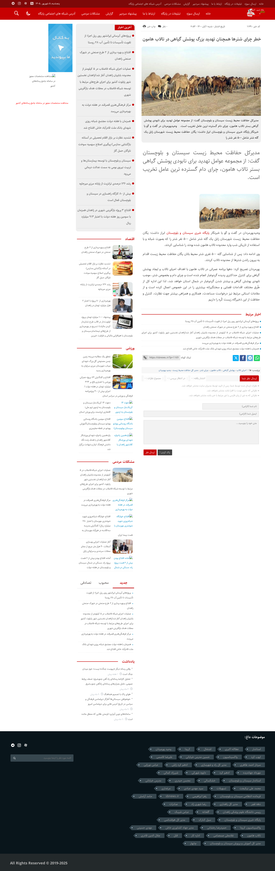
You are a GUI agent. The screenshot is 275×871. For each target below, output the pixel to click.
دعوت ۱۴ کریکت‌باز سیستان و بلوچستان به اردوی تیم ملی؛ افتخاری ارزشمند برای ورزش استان (95, 407)
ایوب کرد (256, 757)
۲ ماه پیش (124, 689)
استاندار (256, 749)
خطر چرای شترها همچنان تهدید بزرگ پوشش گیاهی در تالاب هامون (202, 39)
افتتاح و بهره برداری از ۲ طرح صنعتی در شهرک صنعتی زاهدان (231, 327)
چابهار (193, 843)
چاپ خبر (151, 26)
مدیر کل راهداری (229, 804)
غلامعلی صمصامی (223, 835)
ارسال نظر (150, 452)
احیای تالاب (242, 370)
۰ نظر (164, 26)
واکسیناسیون (230, 757)
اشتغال (207, 749)
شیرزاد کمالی (171, 773)
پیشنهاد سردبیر (201, 4)
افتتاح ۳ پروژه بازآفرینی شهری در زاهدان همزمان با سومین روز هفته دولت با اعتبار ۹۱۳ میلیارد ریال (104, 217)
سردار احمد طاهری (250, 765)
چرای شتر (204, 370)
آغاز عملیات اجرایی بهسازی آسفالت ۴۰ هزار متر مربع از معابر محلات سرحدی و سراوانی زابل (96, 546)
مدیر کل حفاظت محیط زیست (185, 370)
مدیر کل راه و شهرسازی (213, 765)
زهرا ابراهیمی (199, 796)
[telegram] (13, 3)
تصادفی (85, 583)
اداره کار (195, 835)
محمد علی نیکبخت (250, 788)
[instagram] (19, 3)
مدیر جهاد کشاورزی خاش (179, 827)
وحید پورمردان (165, 370)
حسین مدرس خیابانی (198, 757)
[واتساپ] (257, 358)
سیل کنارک (205, 820)
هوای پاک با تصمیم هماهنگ (117, 694)
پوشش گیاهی (229, 370)
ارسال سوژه (250, 4)
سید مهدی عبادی (193, 788)
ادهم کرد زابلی (180, 765)
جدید (123, 583)
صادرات (173, 804)
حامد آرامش (145, 796)
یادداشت (128, 661)
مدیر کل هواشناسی (174, 820)
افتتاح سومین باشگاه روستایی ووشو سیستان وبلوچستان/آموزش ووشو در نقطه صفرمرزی (95, 423)
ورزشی (130, 348)
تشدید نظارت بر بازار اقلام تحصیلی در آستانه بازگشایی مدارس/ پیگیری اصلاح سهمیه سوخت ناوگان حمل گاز (104, 144)
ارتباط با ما (216, 4)
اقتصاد (129, 239)
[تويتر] (236, 358)
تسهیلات (221, 788)
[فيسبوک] (243, 358)
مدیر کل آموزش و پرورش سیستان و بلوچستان (235, 843)
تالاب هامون (215, 370)
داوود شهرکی (199, 773)
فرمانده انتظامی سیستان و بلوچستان (240, 796)
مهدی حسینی (144, 827)
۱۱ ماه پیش (119, 719)
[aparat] (25, 3)
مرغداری (166, 788)
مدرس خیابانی (153, 780)
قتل (176, 835)
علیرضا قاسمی (164, 757)
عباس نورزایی (151, 765)
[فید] (32, 3)
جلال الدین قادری (150, 835)
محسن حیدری (182, 780)
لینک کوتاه (186, 357)
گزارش (186, 4)
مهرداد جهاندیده (252, 773)
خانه (261, 4)
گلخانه (205, 812)
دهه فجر (256, 804)
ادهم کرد (224, 773)
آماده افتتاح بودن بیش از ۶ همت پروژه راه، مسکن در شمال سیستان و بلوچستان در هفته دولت (95, 562)
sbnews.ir (172, 796)
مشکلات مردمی (172, 4)
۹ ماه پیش (95, 694)
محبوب (104, 583)
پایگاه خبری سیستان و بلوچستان (188, 232)
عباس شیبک (182, 812)
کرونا (187, 749)
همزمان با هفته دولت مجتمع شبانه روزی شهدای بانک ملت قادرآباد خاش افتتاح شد (221, 349)
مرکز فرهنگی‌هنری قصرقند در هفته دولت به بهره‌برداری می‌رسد (230, 343)
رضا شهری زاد (198, 804)
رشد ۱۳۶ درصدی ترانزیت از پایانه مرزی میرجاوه (105, 183)
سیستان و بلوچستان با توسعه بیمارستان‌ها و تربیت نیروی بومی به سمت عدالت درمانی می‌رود (106, 167)
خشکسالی (209, 780)
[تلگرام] (250, 358)
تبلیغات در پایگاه (233, 4)
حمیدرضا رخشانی (216, 827)
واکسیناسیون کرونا (250, 827)
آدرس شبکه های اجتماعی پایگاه (145, 4)
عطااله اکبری (232, 749)
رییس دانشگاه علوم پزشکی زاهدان (242, 812)
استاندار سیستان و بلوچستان (245, 780)
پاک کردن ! (165, 452)
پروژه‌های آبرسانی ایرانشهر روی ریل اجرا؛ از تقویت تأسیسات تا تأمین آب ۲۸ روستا (222, 321)
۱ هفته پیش (113, 674)
